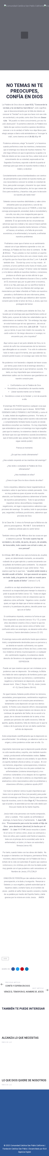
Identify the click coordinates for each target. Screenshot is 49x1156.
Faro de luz (7, 1042)
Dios (5, 958)
